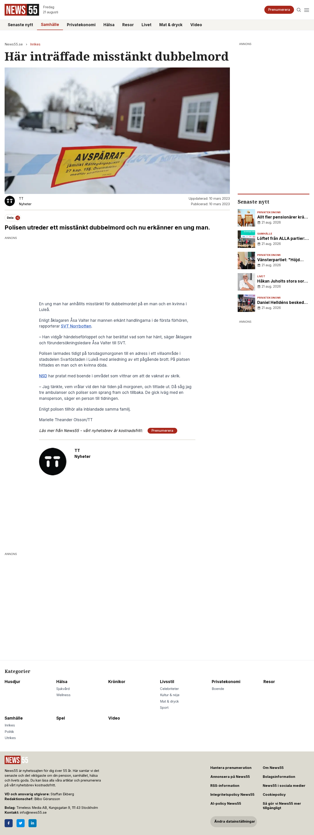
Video (196, 24)
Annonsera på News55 (230, 777)
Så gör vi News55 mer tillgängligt (282, 805)
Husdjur (12, 681)
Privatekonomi (81, 24)
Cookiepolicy (274, 795)
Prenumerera (279, 10)
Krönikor (116, 681)
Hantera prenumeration (230, 768)
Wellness (63, 695)
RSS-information (224, 786)
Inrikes (35, 44)
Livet (146, 24)
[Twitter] (21, 823)
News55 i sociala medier (284, 786)
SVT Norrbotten (76, 326)
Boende (218, 689)
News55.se (14, 44)
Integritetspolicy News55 (232, 795)
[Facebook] (9, 823)
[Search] (299, 10)
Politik (9, 732)
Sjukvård (63, 689)
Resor (128, 24)
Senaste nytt (20, 24)
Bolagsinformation (279, 777)
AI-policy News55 (225, 803)
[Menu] (306, 10)
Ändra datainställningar (234, 821)
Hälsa (108, 24)
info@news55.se (33, 812)
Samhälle (50, 24)
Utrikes (10, 738)
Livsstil (167, 681)
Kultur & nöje (170, 695)
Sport (164, 708)
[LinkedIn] (33, 823)
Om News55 (273, 768)
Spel (60, 718)
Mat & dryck (171, 24)
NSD (43, 376)
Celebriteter (169, 689)
